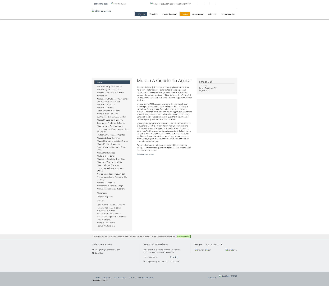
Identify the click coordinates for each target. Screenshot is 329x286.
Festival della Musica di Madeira (111, 204)
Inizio (97, 277)
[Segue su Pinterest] (217, 3)
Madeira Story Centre (106, 156)
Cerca (131, 277)
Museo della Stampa (106, 182)
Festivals (100, 200)
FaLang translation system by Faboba (145, 154)
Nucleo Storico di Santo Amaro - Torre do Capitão (113, 130)
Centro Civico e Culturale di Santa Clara (111, 148)
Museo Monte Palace (106, 153)
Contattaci (99, 253)
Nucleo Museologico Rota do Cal (111, 174)
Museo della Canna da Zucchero (111, 189)
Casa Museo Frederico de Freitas (111, 123)
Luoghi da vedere (170, 14)
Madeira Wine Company (107, 113)
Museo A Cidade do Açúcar (108, 138)
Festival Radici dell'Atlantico (109, 213)
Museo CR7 (102, 95)
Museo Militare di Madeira (108, 144)
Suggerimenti (197, 14)
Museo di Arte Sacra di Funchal (110, 92)
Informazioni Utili (228, 14)
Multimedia (212, 14)
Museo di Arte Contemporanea (110, 126)
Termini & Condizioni (145, 277)
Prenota (184, 14)
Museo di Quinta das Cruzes (109, 89)
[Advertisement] (138, 33)
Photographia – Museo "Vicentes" (111, 135)
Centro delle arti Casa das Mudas (111, 117)
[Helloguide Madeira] (101, 11)
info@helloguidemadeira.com (108, 249)
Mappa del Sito (120, 277)
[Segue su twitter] (206, 3)
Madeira (141, 14)
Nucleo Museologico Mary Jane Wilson (110, 169)
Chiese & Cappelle (105, 197)
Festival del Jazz (104, 219)
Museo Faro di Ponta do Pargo (110, 185)
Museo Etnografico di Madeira (110, 120)
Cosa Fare (154, 14)
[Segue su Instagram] (212, 3)
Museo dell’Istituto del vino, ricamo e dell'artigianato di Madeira (113, 100)
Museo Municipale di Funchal (109, 86)
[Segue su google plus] (201, 3)
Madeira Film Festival (106, 222)
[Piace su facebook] (195, 3)
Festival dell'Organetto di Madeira (111, 216)
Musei (99, 82)
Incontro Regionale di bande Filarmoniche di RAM (109, 209)
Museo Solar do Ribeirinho (108, 165)
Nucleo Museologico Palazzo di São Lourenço (112, 178)
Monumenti (102, 193)
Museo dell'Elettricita (106, 104)
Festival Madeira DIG (106, 226)
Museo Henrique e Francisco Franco (112, 141)
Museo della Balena (105, 107)
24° (189, 3)
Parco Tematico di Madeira (108, 110)
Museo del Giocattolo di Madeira (111, 159)
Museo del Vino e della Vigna (109, 162)
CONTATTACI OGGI (101, 4)
